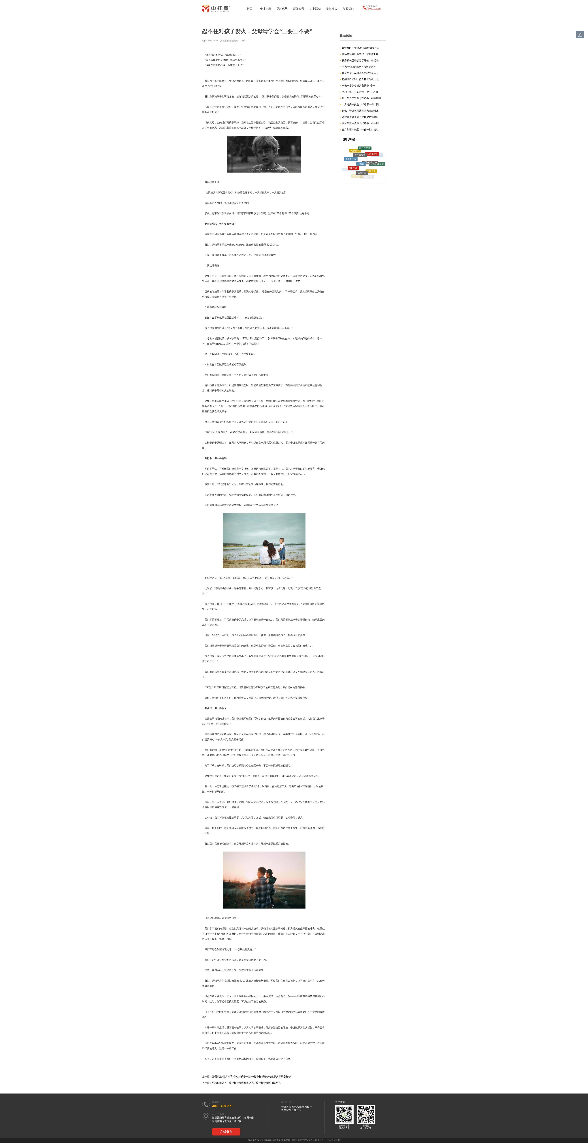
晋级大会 (371, 150)
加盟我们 (348, 8)
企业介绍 (265, 8)
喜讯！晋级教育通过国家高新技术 (360, 110)
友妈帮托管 (298, 1106)
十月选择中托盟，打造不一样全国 (360, 104)
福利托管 (362, 148)
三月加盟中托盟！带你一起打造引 (360, 129)
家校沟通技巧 (371, 170)
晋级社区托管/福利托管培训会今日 (360, 48)
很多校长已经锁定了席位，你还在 (360, 60)
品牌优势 (282, 8)
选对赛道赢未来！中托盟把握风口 (360, 117)
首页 (249, 8)
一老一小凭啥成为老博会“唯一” (359, 85)
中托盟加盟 (367, 156)
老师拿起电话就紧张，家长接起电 (360, 54)
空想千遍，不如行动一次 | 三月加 (360, 92)
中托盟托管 (374, 160)
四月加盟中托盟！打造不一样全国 (360, 123)
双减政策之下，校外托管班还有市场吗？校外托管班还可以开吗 (246, 1082)
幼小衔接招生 (359, 174)
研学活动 (355, 166)
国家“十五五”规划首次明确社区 (359, 66)
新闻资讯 (298, 8)
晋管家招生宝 (364, 166)
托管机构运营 (377, 156)
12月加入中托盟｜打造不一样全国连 (361, 98)
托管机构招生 (349, 159)
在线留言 (226, 1131)
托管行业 (351, 170)
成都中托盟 (377, 166)
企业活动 (315, 8)
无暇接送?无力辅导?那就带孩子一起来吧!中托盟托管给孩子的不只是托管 (251, 1076)
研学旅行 (357, 156)
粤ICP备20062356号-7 (302, 1140)
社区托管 (353, 150)
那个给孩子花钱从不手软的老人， (360, 73)
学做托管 (331, 8)
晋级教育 (286, 1106)
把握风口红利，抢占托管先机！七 (360, 79)
